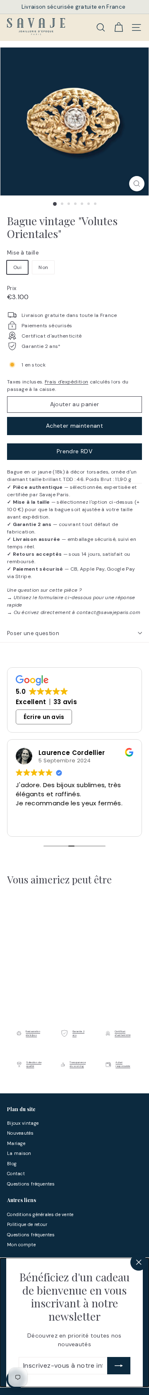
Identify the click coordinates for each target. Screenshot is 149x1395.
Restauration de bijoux (33, 1033)
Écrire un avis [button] (44, 717)
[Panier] (118, 27)
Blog (12, 1163)
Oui (17, 267)
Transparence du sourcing (78, 1064)
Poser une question (33, 633)
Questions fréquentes (31, 1184)
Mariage (16, 1143)
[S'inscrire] (118, 1365)
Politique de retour (27, 1224)
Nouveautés (20, 1133)
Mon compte (21, 1244)
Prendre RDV (74, 451)
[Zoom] (136, 183)
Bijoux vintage (22, 1123)
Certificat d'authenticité (122, 1033)
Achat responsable (122, 1064)
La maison (19, 1153)
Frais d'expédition (66, 382)
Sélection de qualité (33, 1064)
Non (43, 267)
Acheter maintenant (74, 425)
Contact (16, 1173)
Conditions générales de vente (40, 1214)
